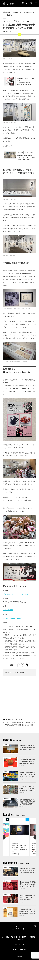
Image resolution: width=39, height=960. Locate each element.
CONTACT (19, 939)
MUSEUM (25, 937)
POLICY (15, 950)
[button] (3, 837)
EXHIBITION (15, 937)
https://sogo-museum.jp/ (12, 618)
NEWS (32, 937)
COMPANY (23, 950)
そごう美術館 (8, 610)
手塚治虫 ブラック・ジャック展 (15, 594)
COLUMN (5, 937)
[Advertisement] (19, 696)
